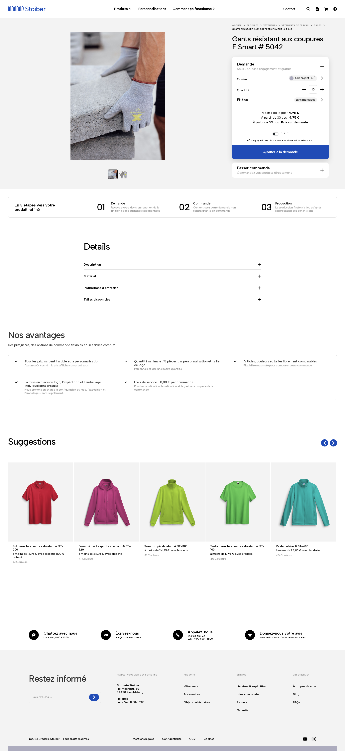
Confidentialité (171, 739)
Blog (296, 694)
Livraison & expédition (251, 686)
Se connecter (335, 9)
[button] (322, 78)
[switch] (276, 134)
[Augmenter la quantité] (322, 89)
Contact (289, 9)
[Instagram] (313, 739)
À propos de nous (304, 686)
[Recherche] (308, 9)
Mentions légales (143, 739)
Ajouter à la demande (280, 152)
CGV (192, 739)
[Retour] (324, 442)
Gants (318, 25)
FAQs (296, 702)
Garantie (242, 710)
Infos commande (248, 694)
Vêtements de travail (295, 25)
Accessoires (192, 694)
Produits (253, 25)
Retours (242, 702)
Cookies (209, 739)
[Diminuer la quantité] (304, 89)
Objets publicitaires (197, 702)
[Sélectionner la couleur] (172, 748)
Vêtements (270, 25)
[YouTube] (305, 739)
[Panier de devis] (317, 9)
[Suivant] (333, 442)
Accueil (237, 25)
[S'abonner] (94, 697)
